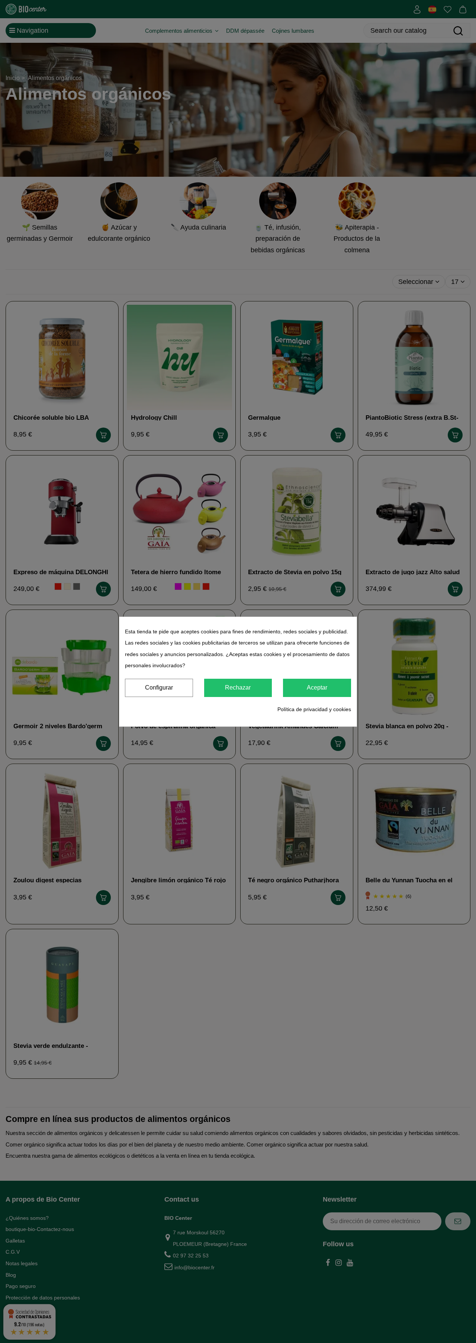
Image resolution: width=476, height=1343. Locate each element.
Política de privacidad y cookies (314, 709)
